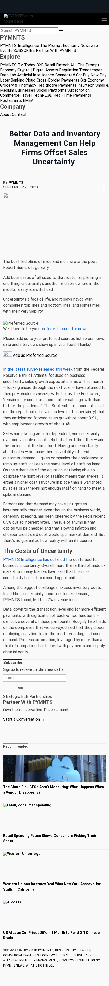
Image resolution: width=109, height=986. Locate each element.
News (63, 960)
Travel (26, 95)
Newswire (89, 45)
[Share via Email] (105, 181)
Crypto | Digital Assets (37, 70)
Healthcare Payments (56, 85)
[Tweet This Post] (102, 181)
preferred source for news (64, 328)
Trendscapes (90, 70)
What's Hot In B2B (40, 965)
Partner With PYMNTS (56, 50)
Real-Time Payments (72, 95)
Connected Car (68, 75)
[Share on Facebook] (100, 181)
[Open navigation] (104, 18)
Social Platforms (51, 90)
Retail (50, 65)
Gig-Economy (92, 80)
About (5, 114)
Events (6, 50)
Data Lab (8, 75)
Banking (17, 80)
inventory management (38, 960)
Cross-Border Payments (58, 80)
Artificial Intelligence (35, 75)
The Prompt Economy (59, 45)
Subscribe (15, 688)
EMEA (28, 100)
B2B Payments (42, 950)
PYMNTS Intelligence (19, 45)
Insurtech (85, 85)
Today (29, 65)
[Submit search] (61, 31)
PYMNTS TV (11, 65)
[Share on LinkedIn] (104, 181)
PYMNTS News (13, 965)
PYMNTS (16, 183)
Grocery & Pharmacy (18, 85)
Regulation (68, 70)
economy (47, 955)
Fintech (62, 65)
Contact (19, 114)
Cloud (30, 80)
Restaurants (11, 100)
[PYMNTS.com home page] (21, 18)
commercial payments (21, 955)
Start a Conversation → (24, 719)
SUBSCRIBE (24, 50)
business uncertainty (72, 950)
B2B (40, 65)
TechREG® (42, 95)
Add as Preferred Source (34, 355)
